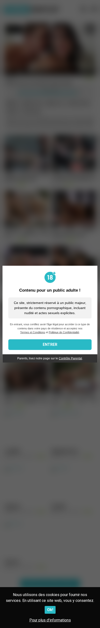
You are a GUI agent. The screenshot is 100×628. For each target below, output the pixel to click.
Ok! (50, 609)
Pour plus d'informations (50, 620)
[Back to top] (91, 618)
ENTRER (50, 344)
